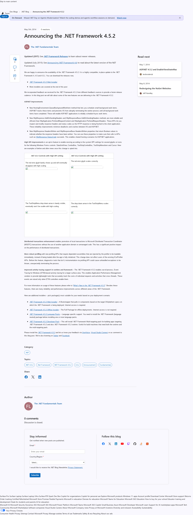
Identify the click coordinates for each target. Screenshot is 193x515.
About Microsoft (69, 507)
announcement (89, 365)
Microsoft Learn (142, 505)
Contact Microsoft (35, 513)
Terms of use (67, 513)
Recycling (96, 513)
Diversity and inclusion (122, 507)
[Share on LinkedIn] (40, 377)
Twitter (55, 336)
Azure (116, 505)
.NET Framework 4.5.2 (46, 333)
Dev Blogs (14, 11)
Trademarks (77, 513)
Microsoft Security (17, 505)
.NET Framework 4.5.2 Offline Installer (44, 310)
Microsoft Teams (76, 505)
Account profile (144, 496)
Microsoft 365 (43, 505)
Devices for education (91, 499)
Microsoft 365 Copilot (92, 505)
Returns (188, 496)
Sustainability (147, 507)
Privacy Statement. (75, 467)
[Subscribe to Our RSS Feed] (147, 444)
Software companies (36, 507)
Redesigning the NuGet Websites (155, 88)
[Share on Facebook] (26, 377)
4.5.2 (77, 365)
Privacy (46, 513)
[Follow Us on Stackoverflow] (141, 444)
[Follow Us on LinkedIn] (116, 444)
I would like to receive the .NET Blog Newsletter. (56, 467)
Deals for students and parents (23, 502)
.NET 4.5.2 (29, 365)
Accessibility (136, 507)
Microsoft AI (5, 505)
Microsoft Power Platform (59, 505)
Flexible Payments (56, 499)
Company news (82, 507)
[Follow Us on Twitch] (128, 444)
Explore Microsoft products (111, 496)
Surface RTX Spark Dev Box (49, 496)
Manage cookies (55, 513)
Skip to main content (8, 1)
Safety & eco (87, 513)
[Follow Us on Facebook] (103, 444)
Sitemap (24, 513)
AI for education (42, 502)
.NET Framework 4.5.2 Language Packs (45, 314)
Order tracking (6, 499)
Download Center (157, 496)
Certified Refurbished (20, 499)
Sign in (4, 16)
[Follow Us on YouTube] (122, 444)
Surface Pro (4, 496)
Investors (109, 507)
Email (32, 445)
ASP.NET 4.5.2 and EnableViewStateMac (158, 69)
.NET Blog (25, 11)
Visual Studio (50, 507)
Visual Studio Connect (99, 333)
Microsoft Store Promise (39, 499)
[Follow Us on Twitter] (109, 444)
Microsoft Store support (174, 496)
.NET (27, 352)
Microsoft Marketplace (19, 507)
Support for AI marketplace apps (162, 505)
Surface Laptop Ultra (30, 496)
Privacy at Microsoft (97, 507)
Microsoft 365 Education (135, 499)
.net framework (43, 365)
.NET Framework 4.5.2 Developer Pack (44, 322)
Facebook (66, 336)
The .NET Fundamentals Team (45, 46)
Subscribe (35, 475)
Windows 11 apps (130, 496)
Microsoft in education (73, 499)
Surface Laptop (16, 496)
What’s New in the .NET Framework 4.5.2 (89, 286)
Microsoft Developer (127, 505)
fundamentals (105, 365)
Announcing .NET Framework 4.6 (62, 62)
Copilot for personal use (90, 496)
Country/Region (37, 456)
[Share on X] (33, 377)
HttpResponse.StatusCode (46, 137)
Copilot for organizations (71, 496)
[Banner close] (180, 17)
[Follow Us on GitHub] (134, 444)
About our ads (107, 513)
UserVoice (86, 333)
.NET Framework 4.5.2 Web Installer (43, 82)
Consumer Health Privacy (10, 513)
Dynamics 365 (31, 505)
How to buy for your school (156, 499)
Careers (59, 507)
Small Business (107, 505)
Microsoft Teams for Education (112, 499)
